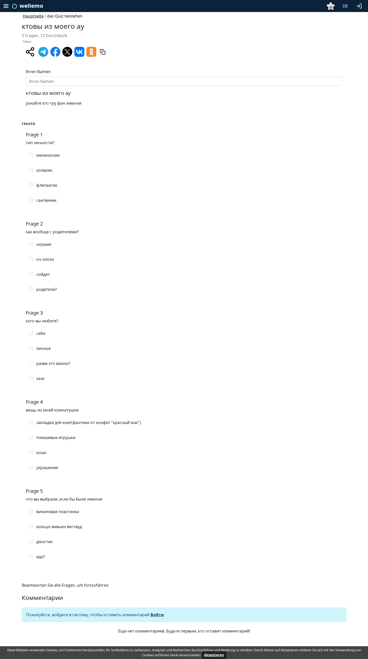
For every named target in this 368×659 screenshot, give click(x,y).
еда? (40, 556)
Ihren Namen (38, 71)
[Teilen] (30, 52)
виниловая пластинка (57, 511)
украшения (47, 467)
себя (40, 333)
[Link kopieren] (102, 52)
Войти (157, 614)
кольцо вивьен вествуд (59, 526)
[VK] (79, 51)
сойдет (43, 274)
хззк (40, 378)
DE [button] (345, 6)
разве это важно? (53, 363)
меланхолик (48, 155)
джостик (44, 541)
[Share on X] (67, 51)
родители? (46, 289)
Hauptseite (33, 16)
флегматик (46, 185)
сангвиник (46, 200)
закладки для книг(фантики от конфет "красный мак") (88, 422)
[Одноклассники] (91, 51)
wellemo (31, 5)
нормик (43, 244)
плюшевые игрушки (55, 437)
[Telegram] (43, 51)
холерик (44, 170)
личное (43, 348)
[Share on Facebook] (55, 51)
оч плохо (45, 259)
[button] (360, 5)
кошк (41, 452)
